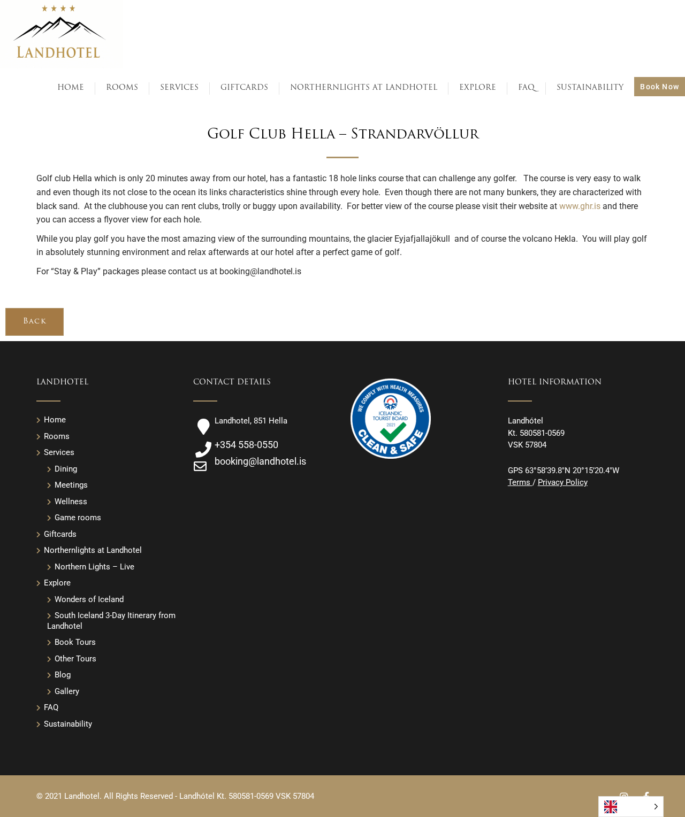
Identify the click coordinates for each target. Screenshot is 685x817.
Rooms (57, 436)
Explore (57, 583)
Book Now (659, 86)
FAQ (51, 707)
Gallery (67, 691)
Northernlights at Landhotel (93, 550)
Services (59, 452)
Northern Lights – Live (94, 567)
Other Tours (75, 659)
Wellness (71, 501)
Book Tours (75, 642)
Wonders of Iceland (89, 599)
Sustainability (68, 724)
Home (55, 420)
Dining (66, 469)
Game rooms (78, 517)
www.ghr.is (579, 206)
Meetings (71, 485)
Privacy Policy (563, 482)
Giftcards (60, 534)
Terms (520, 482)
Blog (63, 675)
